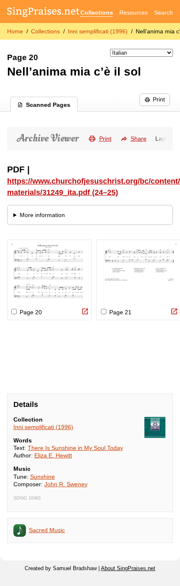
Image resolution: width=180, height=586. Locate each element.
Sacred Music (47, 530)
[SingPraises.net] (43, 12)
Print (159, 99)
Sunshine (42, 476)
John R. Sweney (65, 484)
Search (163, 12)
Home (15, 31)
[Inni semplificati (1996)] (155, 427)
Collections (96, 12)
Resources (133, 12)
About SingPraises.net (128, 568)
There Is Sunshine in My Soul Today (75, 448)
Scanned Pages (48, 104)
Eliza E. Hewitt (53, 455)
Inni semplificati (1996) (98, 31)
